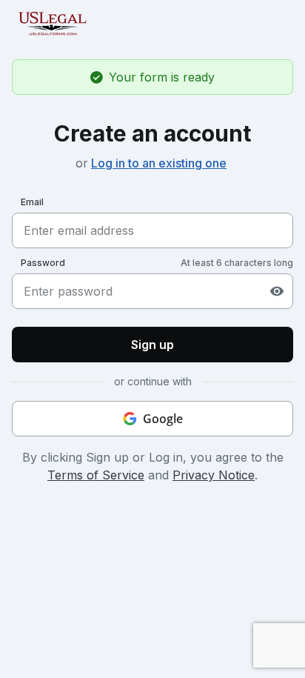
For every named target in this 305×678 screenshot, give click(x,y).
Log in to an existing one (159, 163)
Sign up (152, 344)
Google (163, 419)
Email (32, 201)
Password (43, 262)
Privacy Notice (213, 475)
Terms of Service (95, 475)
